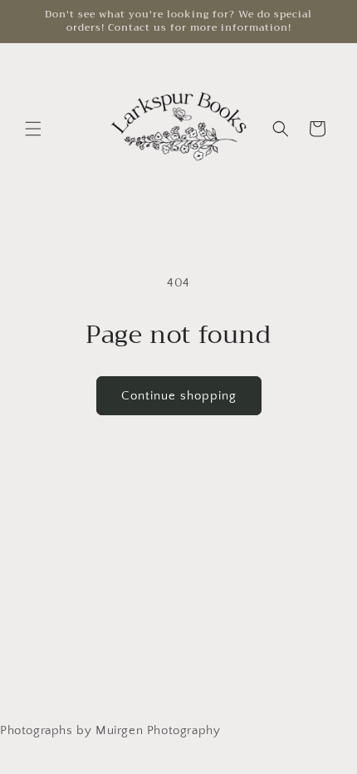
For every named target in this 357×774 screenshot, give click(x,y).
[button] (33, 128)
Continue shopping (179, 396)
